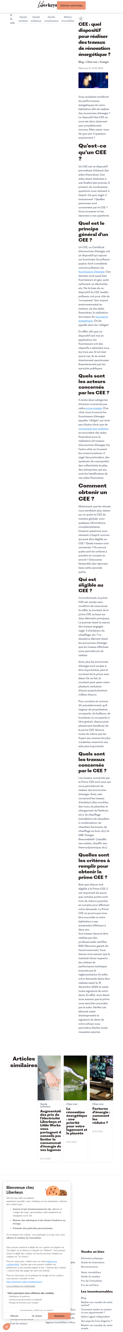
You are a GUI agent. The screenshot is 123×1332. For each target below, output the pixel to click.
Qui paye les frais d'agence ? (96, 1321)
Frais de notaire (18, 1323)
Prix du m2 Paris (90, 1285)
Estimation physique (92, 1258)
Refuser (14, 1316)
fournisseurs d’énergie (91, 271)
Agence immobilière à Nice (60, 1322)
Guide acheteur (36, 18)
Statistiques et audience (19, 1296)
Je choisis (37, 1316)
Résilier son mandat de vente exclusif (96, 1304)
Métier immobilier (67, 18)
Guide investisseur (51, 18)
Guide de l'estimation (92, 1262)
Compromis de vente (21, 1319)
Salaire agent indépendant (95, 1316)
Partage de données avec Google (23, 1303)
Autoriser (59, 1316)
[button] (6, 1326)
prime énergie (94, 408)
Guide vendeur (23, 18)
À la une (12, 18)
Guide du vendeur (90, 1276)
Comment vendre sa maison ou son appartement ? (96, 1311)
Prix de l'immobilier (91, 1280)
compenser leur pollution (93, 428)
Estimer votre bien (71, 5)
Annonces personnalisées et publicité (25, 1300)
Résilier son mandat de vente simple (96, 1327)
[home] (47, 5)
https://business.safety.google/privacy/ (24, 1282)
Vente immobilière (91, 1272)
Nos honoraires (89, 1266)
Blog (83, 1298)
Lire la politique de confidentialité (20, 1286)
